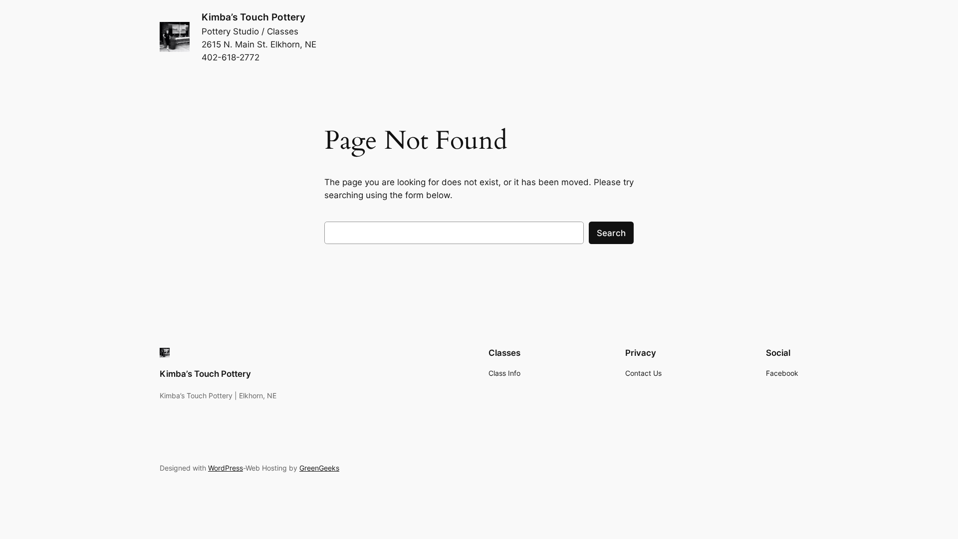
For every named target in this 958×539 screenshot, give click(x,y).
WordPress (225, 468)
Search (611, 233)
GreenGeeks (319, 468)
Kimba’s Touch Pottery (253, 17)
